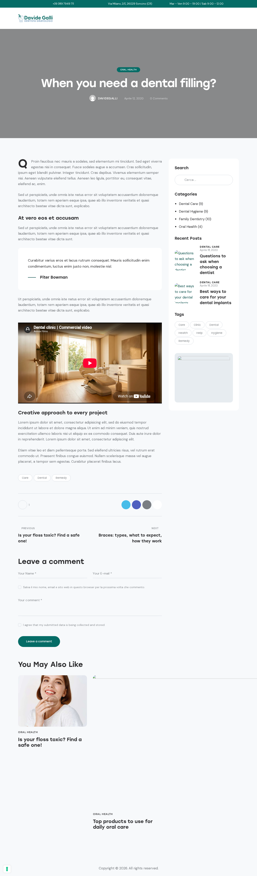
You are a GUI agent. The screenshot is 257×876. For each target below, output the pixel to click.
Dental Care (188, 204)
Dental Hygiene (191, 211)
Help (199, 332)
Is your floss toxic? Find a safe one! (50, 742)
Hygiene (216, 332)
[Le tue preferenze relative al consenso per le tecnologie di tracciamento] (7, 869)
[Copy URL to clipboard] (157, 504)
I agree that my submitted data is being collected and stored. (64, 625)
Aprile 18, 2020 (209, 250)
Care (25, 477)
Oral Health (128, 69)
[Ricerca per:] (204, 179)
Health (183, 332)
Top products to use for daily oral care (123, 824)
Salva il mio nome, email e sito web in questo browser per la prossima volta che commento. (84, 587)
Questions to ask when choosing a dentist (213, 264)
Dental (42, 477)
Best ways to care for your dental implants (215, 297)
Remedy (61, 477)
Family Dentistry (192, 219)
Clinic (197, 324)
